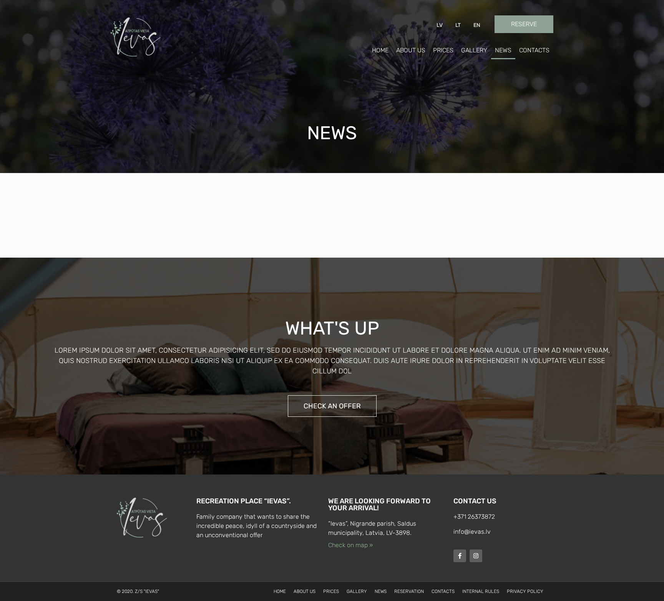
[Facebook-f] (459, 555)
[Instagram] (476, 555)
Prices (443, 50)
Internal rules (480, 591)
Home (380, 50)
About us (410, 50)
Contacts (534, 50)
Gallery (474, 50)
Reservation (409, 591)
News (503, 50)
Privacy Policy (525, 591)
